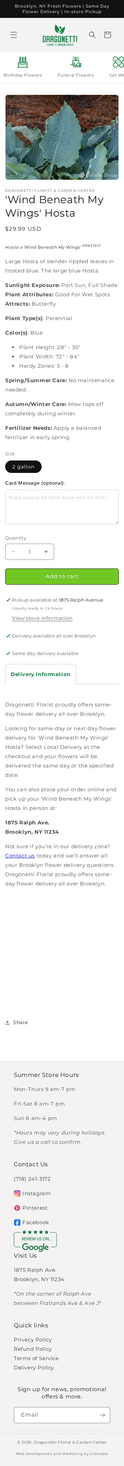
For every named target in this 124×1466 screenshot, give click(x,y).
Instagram (36, 1193)
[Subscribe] (102, 1415)
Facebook (35, 1222)
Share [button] (20, 1022)
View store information (42, 618)
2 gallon (23, 467)
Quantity (15, 538)
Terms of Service (36, 1358)
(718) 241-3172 (32, 1179)
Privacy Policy (33, 1339)
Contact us (20, 855)
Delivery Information (41, 674)
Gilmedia (99, 1454)
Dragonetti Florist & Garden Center (70, 1442)
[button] (13, 34)
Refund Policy (33, 1349)
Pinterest (35, 1208)
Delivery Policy (34, 1367)
